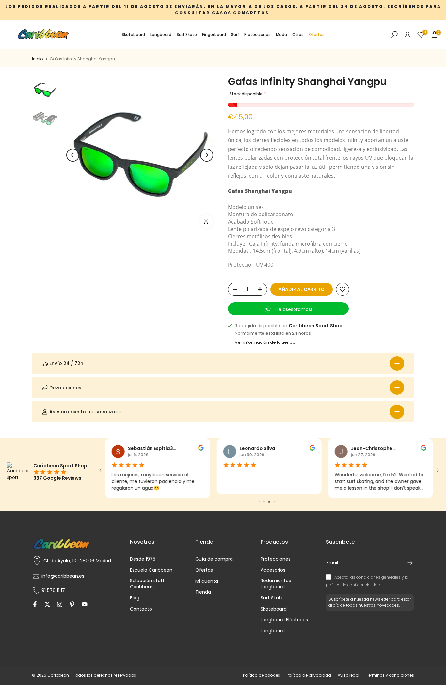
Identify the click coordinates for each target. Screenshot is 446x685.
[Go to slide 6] (274, 501)
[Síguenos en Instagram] (60, 605)
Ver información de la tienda (265, 342)
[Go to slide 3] (259, 501)
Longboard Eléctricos (284, 620)
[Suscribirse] (406, 562)
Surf (235, 34)
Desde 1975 (142, 559)
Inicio (37, 59)
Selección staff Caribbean (147, 584)
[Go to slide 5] (269, 502)
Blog (134, 598)
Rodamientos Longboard (276, 584)
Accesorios (273, 570)
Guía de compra (214, 559)
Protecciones (257, 34)
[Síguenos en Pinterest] (72, 605)
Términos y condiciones (390, 675)
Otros (298, 34)
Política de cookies (261, 675)
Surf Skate (187, 34)
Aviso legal (348, 675)
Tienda (203, 592)
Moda (281, 34)
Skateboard (133, 34)
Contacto (141, 609)
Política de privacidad (309, 675)
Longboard (160, 34)
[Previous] (72, 155)
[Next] (206, 155)
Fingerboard (214, 34)
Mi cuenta (206, 581)
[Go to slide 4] (264, 501)
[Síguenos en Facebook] (35, 605)
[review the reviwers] (200, 449)
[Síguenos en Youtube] (85, 605)
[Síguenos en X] (47, 605)
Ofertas (317, 34)
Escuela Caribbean (151, 570)
